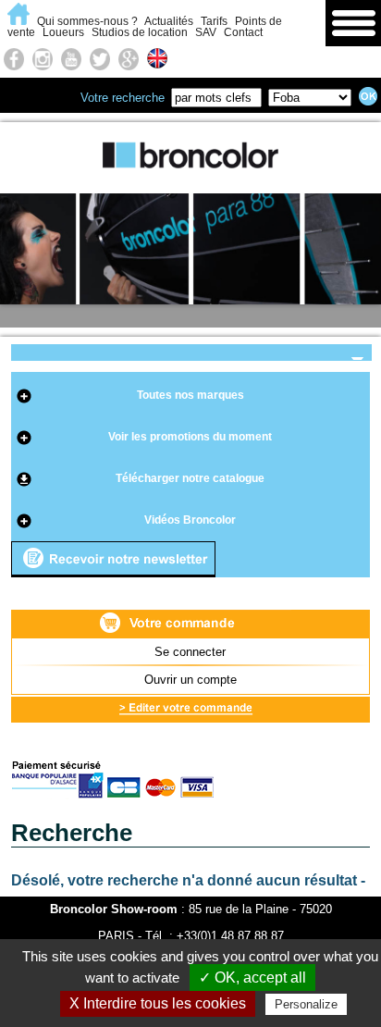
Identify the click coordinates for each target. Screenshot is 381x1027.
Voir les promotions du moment (190, 436)
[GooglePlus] (128, 58)
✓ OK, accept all (252, 977)
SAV (205, 32)
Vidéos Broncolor (190, 520)
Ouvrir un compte (190, 680)
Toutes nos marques (190, 395)
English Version (160, 59)
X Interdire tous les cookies (157, 1003)
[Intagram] (42, 58)
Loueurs (63, 32)
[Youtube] (71, 58)
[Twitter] (100, 58)
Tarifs (214, 21)
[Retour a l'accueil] (20, 21)
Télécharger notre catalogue (190, 478)
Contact (243, 32)
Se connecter (190, 652)
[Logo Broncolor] (190, 181)
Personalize (306, 1004)
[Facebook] (14, 58)
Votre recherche (122, 98)
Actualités (168, 21)
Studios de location (140, 32)
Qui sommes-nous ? (87, 21)
